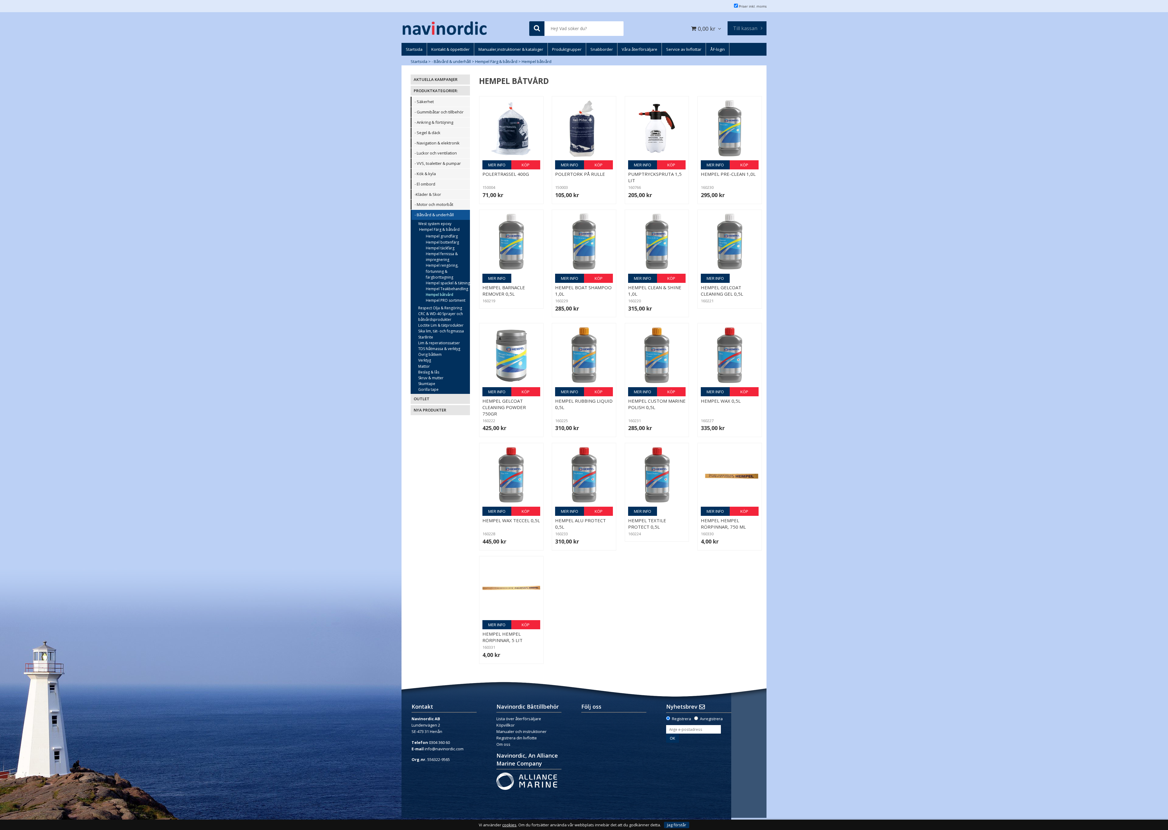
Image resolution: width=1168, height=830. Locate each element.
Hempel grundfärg (442, 236)
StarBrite (425, 337)
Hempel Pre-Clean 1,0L (728, 174)
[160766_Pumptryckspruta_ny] (657, 128)
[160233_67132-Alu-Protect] (584, 475)
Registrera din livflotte (516, 738)
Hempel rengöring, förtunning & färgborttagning (442, 271)
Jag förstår (676, 825)
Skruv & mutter (430, 377)
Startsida (419, 61)
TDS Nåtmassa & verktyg (439, 348)
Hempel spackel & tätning (448, 283)
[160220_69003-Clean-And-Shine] (657, 242)
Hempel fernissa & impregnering (442, 256)
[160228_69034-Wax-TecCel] (511, 475)
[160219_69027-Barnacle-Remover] (511, 242)
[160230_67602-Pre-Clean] (730, 128)
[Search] (536, 28)
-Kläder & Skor (428, 194)
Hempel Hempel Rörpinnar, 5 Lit (502, 637)
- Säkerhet (424, 101)
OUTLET (421, 398)
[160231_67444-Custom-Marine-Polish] (657, 355)
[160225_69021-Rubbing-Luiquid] (584, 355)
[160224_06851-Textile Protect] (657, 475)
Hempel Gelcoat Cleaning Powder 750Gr (504, 407)
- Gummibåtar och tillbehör (439, 112)
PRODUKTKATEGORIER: (436, 90)
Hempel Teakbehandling (447, 288)
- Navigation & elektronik (437, 143)
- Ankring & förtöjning (434, 122)
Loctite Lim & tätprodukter (441, 325)
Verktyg (424, 360)
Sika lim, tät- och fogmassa (441, 331)
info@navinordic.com (444, 749)
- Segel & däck (427, 132)
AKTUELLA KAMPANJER (435, 79)
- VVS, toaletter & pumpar (438, 163)
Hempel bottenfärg (442, 242)
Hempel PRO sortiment (445, 300)
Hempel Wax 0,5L (721, 401)
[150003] (584, 128)
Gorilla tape (428, 389)
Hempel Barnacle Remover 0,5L (503, 290)
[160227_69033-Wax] (730, 355)
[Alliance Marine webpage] (526, 780)
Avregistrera (711, 718)
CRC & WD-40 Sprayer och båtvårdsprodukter (440, 316)
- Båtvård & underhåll (451, 61)
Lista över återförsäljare (518, 718)
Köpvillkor (505, 725)
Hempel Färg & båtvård (496, 61)
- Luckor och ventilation (436, 153)
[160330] (730, 475)
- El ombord (425, 184)
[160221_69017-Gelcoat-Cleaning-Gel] (730, 242)
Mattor (424, 366)
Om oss (503, 744)
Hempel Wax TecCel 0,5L (511, 520)
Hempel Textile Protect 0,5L (647, 523)
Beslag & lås (428, 372)
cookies (509, 825)
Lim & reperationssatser (439, 343)
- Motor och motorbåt (434, 204)
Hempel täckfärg (440, 248)
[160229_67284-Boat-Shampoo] (584, 242)
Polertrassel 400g (505, 174)
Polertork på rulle (580, 174)
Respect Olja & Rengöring (440, 308)
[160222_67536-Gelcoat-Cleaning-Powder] (511, 355)
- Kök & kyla (425, 173)
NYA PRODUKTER (430, 410)
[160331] (511, 588)
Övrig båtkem (430, 354)
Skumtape (426, 383)
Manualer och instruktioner (521, 731)
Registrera (681, 718)
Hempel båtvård (536, 61)
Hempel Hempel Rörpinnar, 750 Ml (723, 523)
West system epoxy (434, 223)
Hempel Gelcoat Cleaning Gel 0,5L (722, 290)
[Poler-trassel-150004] (511, 128)
